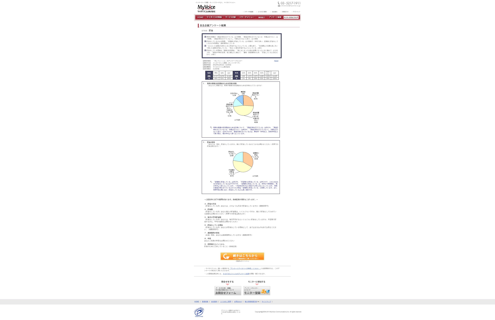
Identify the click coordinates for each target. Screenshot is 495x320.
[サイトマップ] (295, 12)
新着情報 (205, 301)
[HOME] (199, 20)
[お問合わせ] (284, 12)
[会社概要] (274, 12)
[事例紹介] (262, 20)
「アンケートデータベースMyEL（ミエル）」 (245, 268)
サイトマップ (266, 301)
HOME (196, 301)
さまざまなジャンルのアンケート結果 (236, 274)
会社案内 (214, 301)
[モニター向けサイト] (292, 20)
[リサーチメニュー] (247, 20)
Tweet (276, 61)
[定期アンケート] (275, 20)
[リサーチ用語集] (248, 12)
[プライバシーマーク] (199, 312)
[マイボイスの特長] (214, 20)
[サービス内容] (230, 20)
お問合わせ (238, 301)
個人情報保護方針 (251, 301)
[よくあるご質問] (261, 12)
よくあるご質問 (225, 301)
